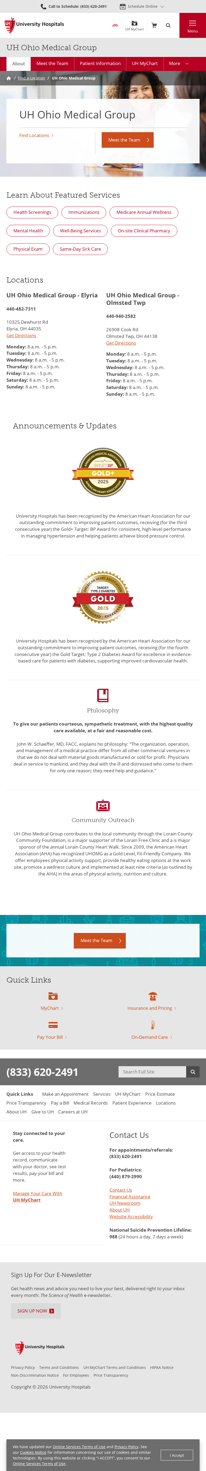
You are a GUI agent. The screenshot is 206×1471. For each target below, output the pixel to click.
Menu (192, 31)
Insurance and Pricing (149, 1008)
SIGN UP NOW (32, 1311)
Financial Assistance (129, 1197)
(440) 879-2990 (125, 1176)
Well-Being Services (80, 231)
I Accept (177, 1455)
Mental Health (28, 231)
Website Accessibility (131, 1216)
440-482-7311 (21, 309)
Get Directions (21, 335)
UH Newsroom (125, 1203)
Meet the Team (52, 63)
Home (8, 78)
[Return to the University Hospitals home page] (34, 25)
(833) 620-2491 (42, 1072)
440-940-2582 (121, 316)
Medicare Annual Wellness (143, 212)
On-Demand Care (149, 1037)
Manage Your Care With (37, 1196)
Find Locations (34, 135)
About (18, 63)
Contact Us (120, 1190)
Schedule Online (142, 6)
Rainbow (115, 25)
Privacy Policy (126, 1446)
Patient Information (100, 63)
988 (113, 1237)
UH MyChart (134, 27)
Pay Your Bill (50, 1037)
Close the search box (176, 25)
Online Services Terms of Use (79, 1446)
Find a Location (31, 78)
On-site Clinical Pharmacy (144, 231)
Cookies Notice (33, 1452)
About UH (119, 1210)
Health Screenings (32, 212)
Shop (154, 25)
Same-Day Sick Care (80, 249)
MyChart (50, 1008)
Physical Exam (28, 249)
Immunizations (84, 212)
